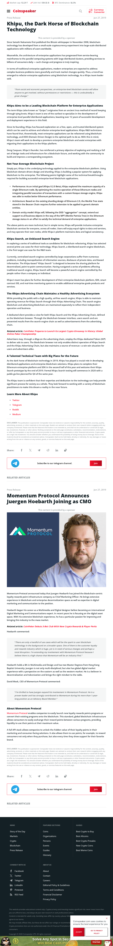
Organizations (49, 836)
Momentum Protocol (17, 713)
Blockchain (15, 845)
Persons (47, 840)
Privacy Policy (49, 899)
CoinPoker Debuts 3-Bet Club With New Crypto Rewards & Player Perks (59, 626)
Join (96, 463)
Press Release (16, 850)
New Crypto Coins (84, 845)
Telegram (17, 404)
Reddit (15, 409)
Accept (79, 932)
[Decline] (106, 918)
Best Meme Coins (84, 850)
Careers (46, 880)
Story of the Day (17, 831)
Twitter (15, 400)
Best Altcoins (82, 836)
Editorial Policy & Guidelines (56, 885)
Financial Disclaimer (52, 894)
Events (46, 845)
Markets (14, 836)
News (12, 825)
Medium (16, 414)
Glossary (47, 855)
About (46, 871)
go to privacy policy (97, 932)
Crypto (13, 840)
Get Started (96, 941)
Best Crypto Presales (85, 840)
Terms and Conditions (53, 889)
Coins (45, 831)
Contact (46, 875)
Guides (46, 850)
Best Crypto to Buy (85, 831)
